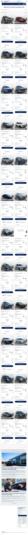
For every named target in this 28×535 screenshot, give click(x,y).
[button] (13, 19)
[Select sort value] (26, 12)
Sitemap (7, 532)
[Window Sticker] (12, 31)
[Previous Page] (21, 447)
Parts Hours (20, 526)
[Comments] (11, 31)
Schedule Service (18, 1)
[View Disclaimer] (7, 31)
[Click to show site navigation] (26, 1)
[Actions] (12, 25)
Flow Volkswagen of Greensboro (16, 470)
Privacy (9, 532)
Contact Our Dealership (14, 503)
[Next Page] (22, 447)
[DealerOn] (3, 531)
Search (25, 9)
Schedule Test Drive (7, 41)
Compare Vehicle (4, 47)
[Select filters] (25, 12)
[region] (7, 37)
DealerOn (6, 532)
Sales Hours (20, 515)
